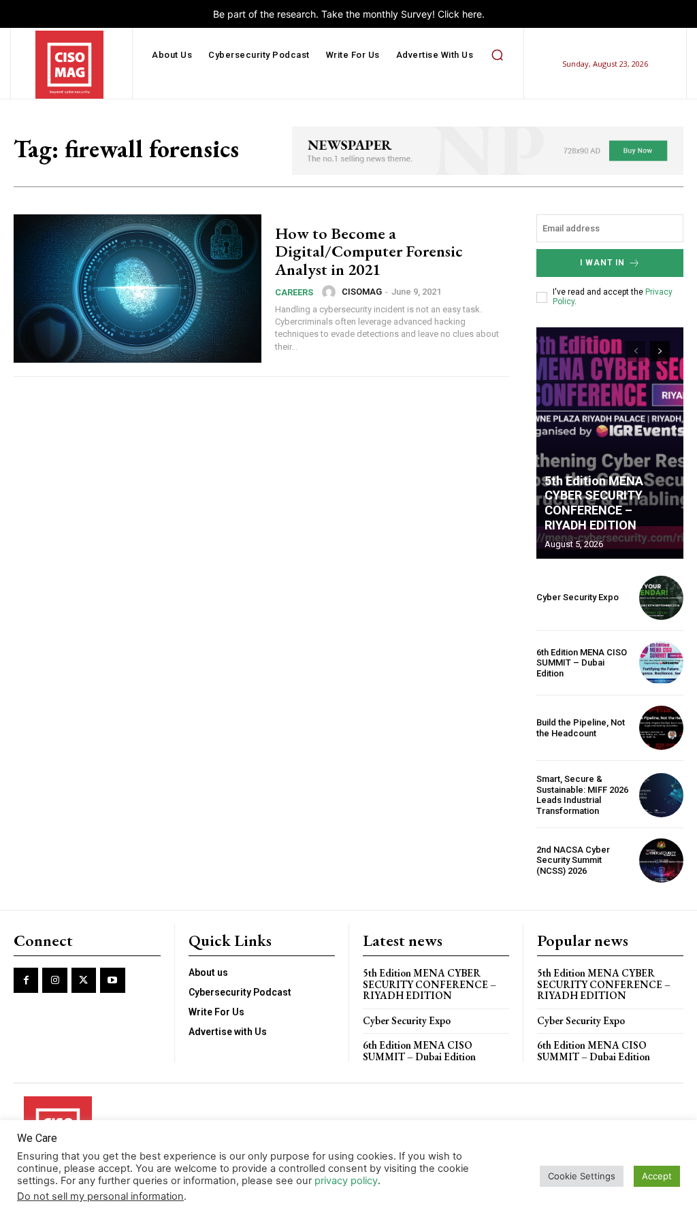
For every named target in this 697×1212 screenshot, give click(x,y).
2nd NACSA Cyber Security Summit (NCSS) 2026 (573, 860)
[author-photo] (331, 292)
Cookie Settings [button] (581, 1175)
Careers (294, 292)
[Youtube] (112, 980)
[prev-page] (635, 351)
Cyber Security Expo (577, 597)
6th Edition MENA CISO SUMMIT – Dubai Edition (581, 662)
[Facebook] (26, 980)
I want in (602, 262)
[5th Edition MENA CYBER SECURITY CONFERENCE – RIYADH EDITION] (609, 443)
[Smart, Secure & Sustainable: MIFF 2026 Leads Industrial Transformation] (661, 795)
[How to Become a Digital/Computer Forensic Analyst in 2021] (137, 288)
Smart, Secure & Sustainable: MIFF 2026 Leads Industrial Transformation (582, 795)
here (472, 14)
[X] (83, 980)
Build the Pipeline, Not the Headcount (580, 727)
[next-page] (660, 351)
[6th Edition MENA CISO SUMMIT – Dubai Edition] (661, 663)
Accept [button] (657, 1175)
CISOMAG (362, 291)
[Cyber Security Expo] (661, 598)
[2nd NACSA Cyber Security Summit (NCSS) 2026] (661, 860)
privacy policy (346, 1181)
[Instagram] (54, 980)
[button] (497, 55)
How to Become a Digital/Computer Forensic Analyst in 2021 (369, 251)
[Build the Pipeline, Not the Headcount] (661, 728)
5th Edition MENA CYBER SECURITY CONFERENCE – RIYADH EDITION (594, 503)
